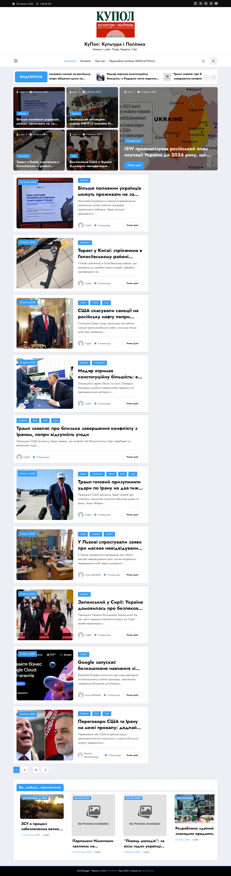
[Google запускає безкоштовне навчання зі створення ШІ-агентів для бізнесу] (44, 675)
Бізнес (83, 654)
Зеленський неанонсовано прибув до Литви (167, 152)
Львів (83, 534)
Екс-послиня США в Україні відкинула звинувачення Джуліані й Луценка (91, 164)
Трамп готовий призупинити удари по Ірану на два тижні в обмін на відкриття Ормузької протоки (110, 485)
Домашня (70, 61)
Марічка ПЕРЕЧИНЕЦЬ (91, 755)
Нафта (83, 302)
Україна (75, 113)
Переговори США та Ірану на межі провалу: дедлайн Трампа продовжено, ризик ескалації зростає (110, 724)
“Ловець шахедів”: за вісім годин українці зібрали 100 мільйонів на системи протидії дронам (89, 843)
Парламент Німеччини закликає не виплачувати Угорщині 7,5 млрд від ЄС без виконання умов (38, 843)
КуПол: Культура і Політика (114, 44)
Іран (35, 420)
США (106, 302)
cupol (21, 91)
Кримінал (23, 156)
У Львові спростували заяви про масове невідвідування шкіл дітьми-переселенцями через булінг (110, 545)
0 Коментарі (104, 225)
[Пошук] (203, 61)
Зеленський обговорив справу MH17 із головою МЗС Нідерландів (92, 121)
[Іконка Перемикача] (15, 61)
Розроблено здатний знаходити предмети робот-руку (140, 831)
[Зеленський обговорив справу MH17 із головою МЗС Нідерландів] (92, 107)
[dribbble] (206, 3)
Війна (111, 474)
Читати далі (134, 165)
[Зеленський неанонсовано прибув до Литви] (169, 128)
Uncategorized (133, 140)
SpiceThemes (148, 870)
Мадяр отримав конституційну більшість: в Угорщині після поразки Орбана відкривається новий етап (103, 76)
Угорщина (99, 363)
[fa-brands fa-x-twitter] (201, 3)
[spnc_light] (213, 61)
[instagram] (211, 3)
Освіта (109, 534)
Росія (95, 302)
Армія (83, 474)
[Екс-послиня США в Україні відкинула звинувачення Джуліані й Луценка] (92, 150)
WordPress (112, 870)
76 (36, 770)
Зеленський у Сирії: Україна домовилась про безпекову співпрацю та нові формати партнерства (110, 605)
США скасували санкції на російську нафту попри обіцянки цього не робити (108, 313)
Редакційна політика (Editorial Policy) (132, 61)
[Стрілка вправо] (213, 77)
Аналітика (97, 474)
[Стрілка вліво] (206, 77)
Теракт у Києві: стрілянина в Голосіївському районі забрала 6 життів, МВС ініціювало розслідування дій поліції (37, 164)
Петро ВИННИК (93, 574)
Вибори (22, 113)
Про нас (100, 61)
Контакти (85, 61)
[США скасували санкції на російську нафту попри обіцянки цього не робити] (44, 323)
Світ (74, 156)
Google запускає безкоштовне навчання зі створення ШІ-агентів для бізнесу (106, 665)
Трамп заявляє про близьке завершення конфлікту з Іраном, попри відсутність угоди (167, 76)
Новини (23, 420)
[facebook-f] (195, 3)
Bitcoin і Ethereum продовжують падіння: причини (188, 831)
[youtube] (216, 3)
